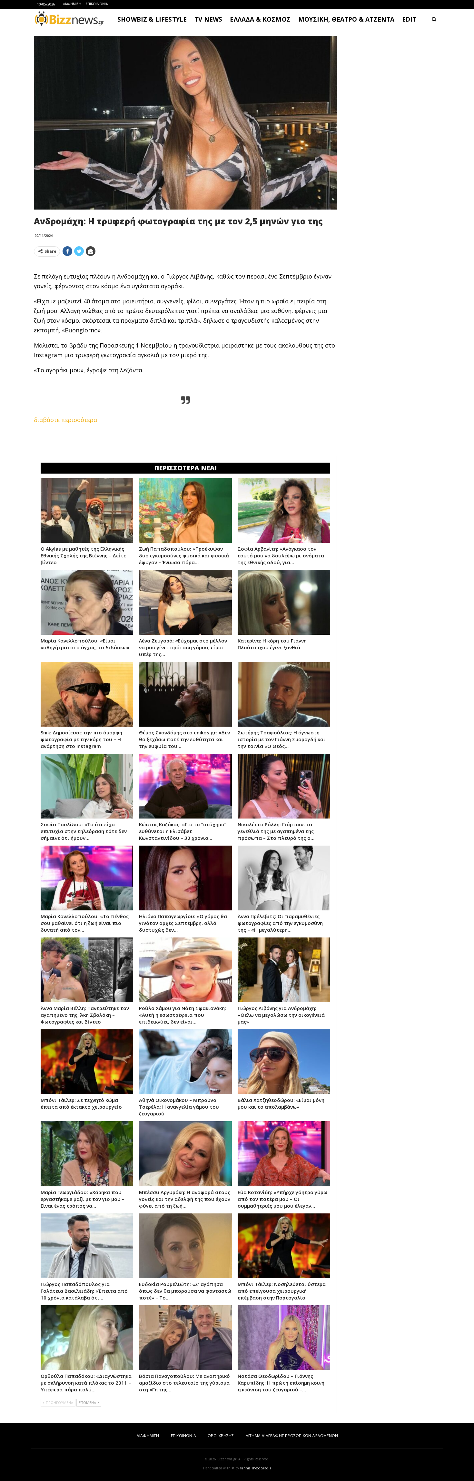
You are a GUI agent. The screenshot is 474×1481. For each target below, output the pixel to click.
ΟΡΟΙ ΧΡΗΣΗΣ (221, 1435)
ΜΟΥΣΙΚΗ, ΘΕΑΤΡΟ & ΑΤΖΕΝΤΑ (346, 19)
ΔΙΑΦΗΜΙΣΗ (72, 4)
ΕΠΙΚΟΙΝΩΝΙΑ (97, 4)
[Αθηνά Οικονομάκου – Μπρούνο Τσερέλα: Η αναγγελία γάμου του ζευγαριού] (185, 1061)
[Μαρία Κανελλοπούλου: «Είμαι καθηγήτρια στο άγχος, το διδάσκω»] (87, 602)
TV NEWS (208, 19)
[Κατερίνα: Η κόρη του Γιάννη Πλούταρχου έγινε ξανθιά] (284, 602)
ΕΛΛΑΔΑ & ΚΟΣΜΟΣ (260, 19)
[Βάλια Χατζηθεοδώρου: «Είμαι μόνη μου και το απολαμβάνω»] (284, 1061)
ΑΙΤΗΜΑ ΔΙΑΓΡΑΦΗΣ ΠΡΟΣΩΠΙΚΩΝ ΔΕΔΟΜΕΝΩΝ (292, 1435)
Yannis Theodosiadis (255, 1468)
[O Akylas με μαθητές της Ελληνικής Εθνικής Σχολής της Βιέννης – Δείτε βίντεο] (87, 510)
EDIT (409, 19)
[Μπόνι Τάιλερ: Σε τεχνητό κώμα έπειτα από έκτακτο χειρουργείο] (87, 1061)
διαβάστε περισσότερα (65, 420)
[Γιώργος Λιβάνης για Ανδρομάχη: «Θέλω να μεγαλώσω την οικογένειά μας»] (284, 969)
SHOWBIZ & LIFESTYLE (152, 19)
